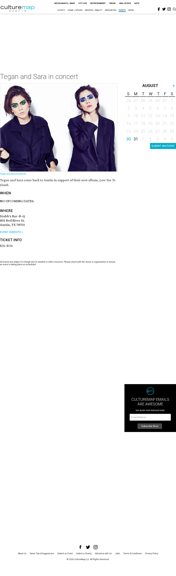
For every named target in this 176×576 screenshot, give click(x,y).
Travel (112, 3)
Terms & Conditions (132, 553)
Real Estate (125, 3)
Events (122, 10)
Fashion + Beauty (93, 10)
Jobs (117, 553)
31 (136, 139)
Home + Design (75, 10)
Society (61, 10)
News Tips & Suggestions (42, 553)
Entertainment (98, 3)
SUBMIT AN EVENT (163, 146)
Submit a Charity (84, 553)
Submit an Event (65, 553)
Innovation (110, 10)
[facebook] (159, 9)
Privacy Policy (151, 553)
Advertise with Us (103, 553)
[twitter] (164, 9)
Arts (136, 3)
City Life (82, 3)
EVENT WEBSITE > (11, 232)
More (131, 10)
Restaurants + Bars (64, 3)
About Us (22, 553)
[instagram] (169, 9)
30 (128, 139)
